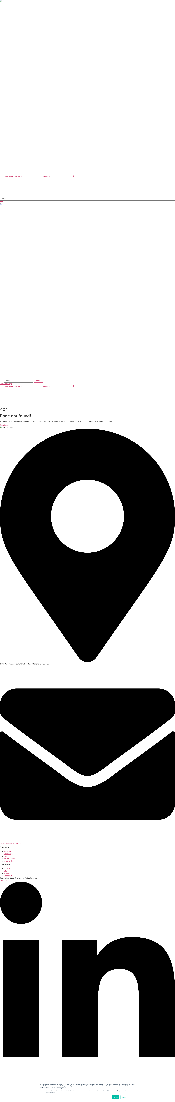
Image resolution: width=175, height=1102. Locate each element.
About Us (12, 176)
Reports (19, 176)
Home (6, 176)
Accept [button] (116, 1097)
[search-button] (1, 202)
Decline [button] (124, 1097)
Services (46, 176)
